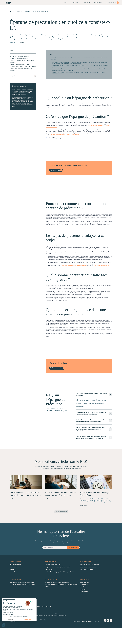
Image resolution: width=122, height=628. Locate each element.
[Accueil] (11, 12)
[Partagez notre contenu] (35, 76)
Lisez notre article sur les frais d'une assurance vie (74, 265)
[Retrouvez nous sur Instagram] (108, 620)
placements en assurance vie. (102, 265)
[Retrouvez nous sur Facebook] (111, 620)
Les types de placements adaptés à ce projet (20, 64)
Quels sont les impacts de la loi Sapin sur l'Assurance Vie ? (65, 134)
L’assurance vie (52, 261)
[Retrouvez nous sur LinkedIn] (105, 620)
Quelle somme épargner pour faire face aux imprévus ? (23, 66)
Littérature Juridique (87, 621)
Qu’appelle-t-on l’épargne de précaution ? (20, 56)
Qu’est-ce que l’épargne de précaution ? (19, 58)
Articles (18, 11)
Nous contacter (76, 621)
